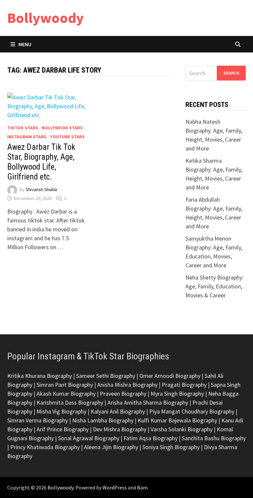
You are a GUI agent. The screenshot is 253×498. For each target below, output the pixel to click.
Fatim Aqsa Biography (151, 438)
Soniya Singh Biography (171, 447)
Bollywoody (45, 18)
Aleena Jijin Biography (111, 447)
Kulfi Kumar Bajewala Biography (177, 420)
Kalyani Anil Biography (118, 411)
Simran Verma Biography (37, 420)
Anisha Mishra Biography (127, 384)
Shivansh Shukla (41, 190)
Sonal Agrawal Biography (88, 438)
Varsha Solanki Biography (181, 429)
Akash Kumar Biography (66, 393)
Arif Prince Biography (63, 429)
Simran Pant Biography (65, 384)
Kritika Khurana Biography (39, 376)
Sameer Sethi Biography (105, 376)
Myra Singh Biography (177, 393)
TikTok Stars (22, 128)
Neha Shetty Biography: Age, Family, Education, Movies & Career (214, 286)
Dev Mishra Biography (119, 429)
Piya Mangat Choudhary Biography (191, 411)
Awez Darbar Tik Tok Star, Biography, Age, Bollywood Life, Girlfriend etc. (41, 162)
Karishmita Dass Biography (70, 402)
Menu (24, 44)
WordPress (114, 487)
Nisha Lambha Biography (102, 420)
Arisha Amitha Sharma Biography (147, 402)
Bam (142, 487)
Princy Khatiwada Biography (45, 447)
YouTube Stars (67, 137)
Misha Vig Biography (61, 411)
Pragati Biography (184, 384)
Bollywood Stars (62, 128)
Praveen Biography (123, 393)
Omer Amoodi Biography (169, 376)
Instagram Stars (26, 137)
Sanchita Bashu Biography (214, 438)
